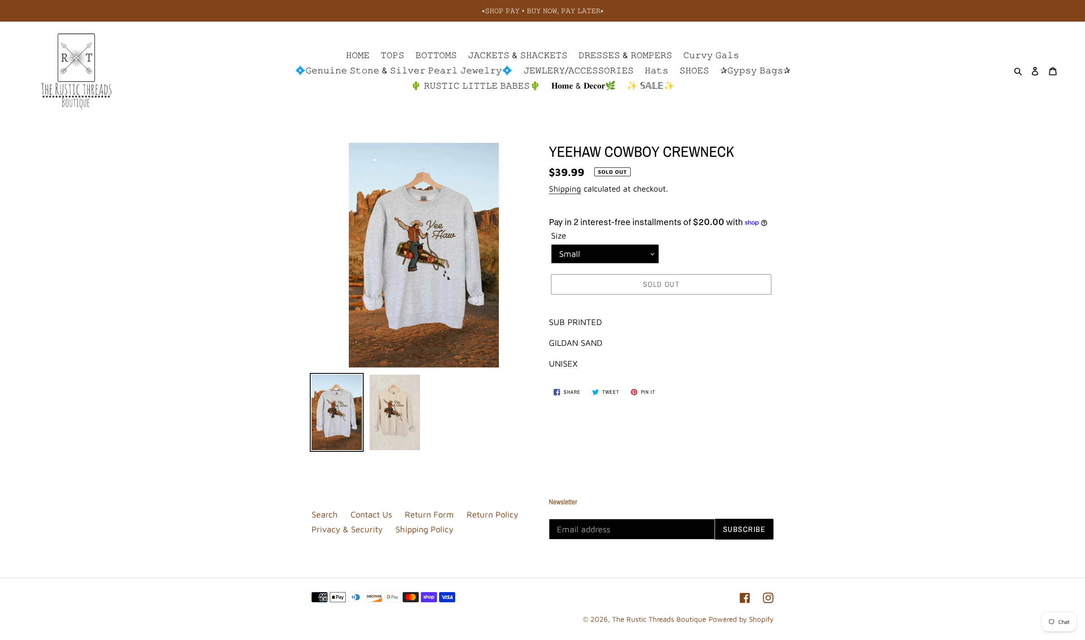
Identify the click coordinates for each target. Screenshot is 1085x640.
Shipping (565, 188)
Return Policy (492, 514)
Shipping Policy (424, 529)
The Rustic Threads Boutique (659, 619)
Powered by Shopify (741, 619)
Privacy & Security (347, 529)
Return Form (429, 514)
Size (558, 235)
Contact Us (371, 514)
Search (325, 514)
